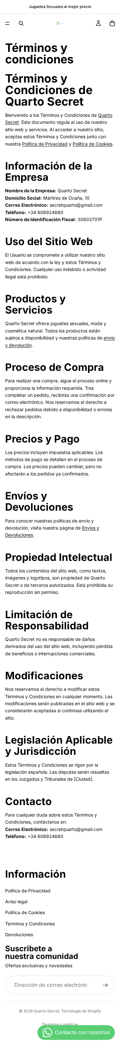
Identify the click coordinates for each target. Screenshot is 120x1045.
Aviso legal (16, 901)
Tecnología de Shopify (81, 1011)
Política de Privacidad (45, 144)
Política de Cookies (92, 144)
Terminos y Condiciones (30, 923)
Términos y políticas (60, 1024)
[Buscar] (21, 23)
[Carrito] (112, 23)
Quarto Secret (46, 1011)
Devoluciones (19, 934)
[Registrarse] (105, 985)
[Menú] (7, 23)
